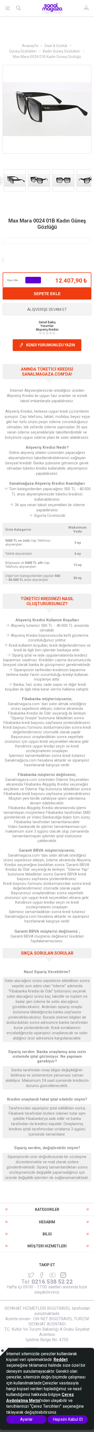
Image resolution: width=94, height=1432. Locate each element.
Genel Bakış (47, 322)
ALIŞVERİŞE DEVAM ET (47, 309)
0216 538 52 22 (52, 1281)
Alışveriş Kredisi (47, 329)
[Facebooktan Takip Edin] (42, 1275)
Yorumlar (47, 326)
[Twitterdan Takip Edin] (31, 1275)
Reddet (61, 1359)
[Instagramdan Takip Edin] (52, 1275)
